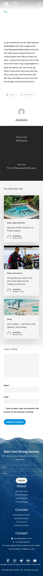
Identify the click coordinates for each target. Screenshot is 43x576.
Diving (11, 95)
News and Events (19, 223)
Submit (21, 480)
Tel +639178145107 (22, 542)
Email (6, 397)
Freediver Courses (21, 525)
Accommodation (21, 495)
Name (7, 385)
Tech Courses (21, 522)
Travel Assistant (21, 502)
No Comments (28, 95)
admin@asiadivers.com (23, 538)
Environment (17, 273)
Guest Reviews (22, 498)
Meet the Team (21, 491)
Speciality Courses (21, 518)
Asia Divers (22, 119)
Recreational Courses (21, 515)
